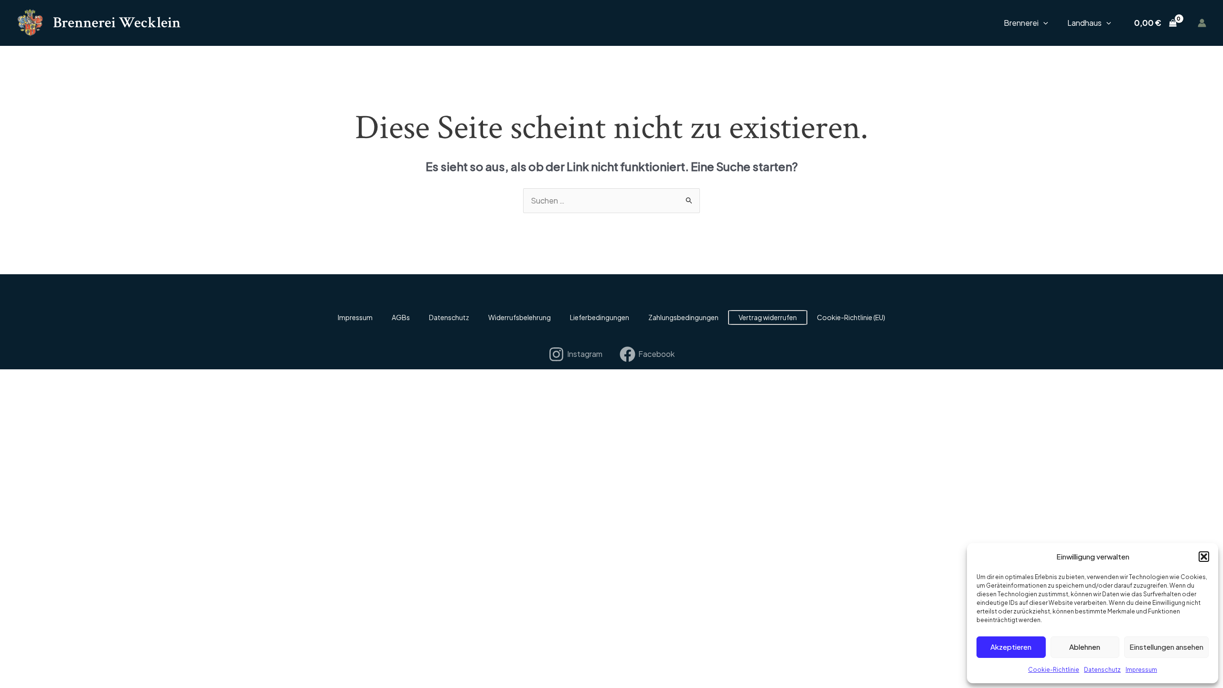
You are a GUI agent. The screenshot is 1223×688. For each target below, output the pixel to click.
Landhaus (1084, 23)
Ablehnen (1084, 646)
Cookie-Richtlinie (1053, 669)
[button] (1204, 556)
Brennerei (1021, 23)
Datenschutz (1102, 669)
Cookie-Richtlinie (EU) (851, 317)
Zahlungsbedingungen (683, 317)
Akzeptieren (1010, 646)
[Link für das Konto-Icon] (1202, 23)
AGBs (401, 317)
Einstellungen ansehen (1166, 646)
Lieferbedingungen (599, 317)
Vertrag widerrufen (768, 317)
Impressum (1141, 669)
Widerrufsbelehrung (519, 317)
